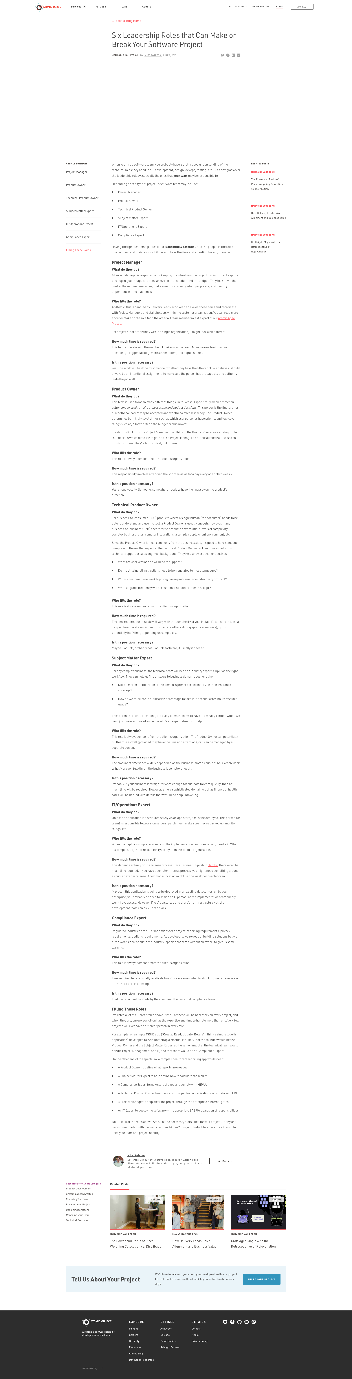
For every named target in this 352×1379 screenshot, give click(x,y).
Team (123, 6)
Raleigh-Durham (169, 1347)
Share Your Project (262, 1279)
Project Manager (76, 172)
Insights (133, 1328)
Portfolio (101, 6)
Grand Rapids (168, 1341)
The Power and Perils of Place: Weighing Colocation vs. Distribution (267, 184)
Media (195, 1334)
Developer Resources (141, 1359)
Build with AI (238, 6)
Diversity (134, 1341)
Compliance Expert (78, 237)
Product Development (78, 1188)
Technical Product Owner (82, 198)
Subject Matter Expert (80, 211)
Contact (302, 6)
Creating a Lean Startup (79, 1193)
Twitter (222, 55)
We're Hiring (260, 6)
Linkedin (233, 55)
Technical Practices (77, 1220)
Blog (279, 6)
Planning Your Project (78, 1204)
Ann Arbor (166, 1328)
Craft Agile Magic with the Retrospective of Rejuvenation (266, 246)
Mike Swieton (136, 1155)
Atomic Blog (136, 1353)
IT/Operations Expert (79, 224)
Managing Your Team (125, 55)
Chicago (165, 1334)
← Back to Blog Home (126, 21)
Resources (135, 1347)
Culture (146, 6)
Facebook (228, 55)
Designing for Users (77, 1209)
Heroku (213, 865)
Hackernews (238, 55)
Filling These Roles (78, 250)
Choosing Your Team (77, 1199)
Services (76, 6)
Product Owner (75, 185)
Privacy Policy (200, 1341)
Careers (133, 1334)
